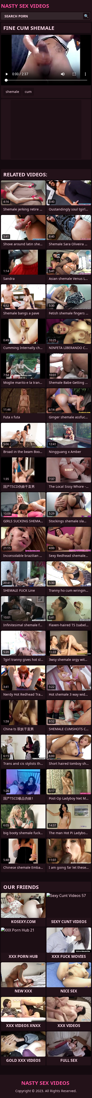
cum (28, 91)
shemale (12, 91)
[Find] (86, 16)
